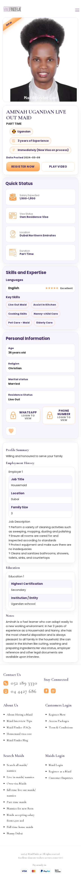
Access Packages (59, 721)
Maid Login (56, 765)
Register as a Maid (60, 771)
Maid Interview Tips (19, 721)
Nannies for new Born (20, 808)
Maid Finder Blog (17, 740)
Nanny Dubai (15, 833)
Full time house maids (20, 827)
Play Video (58, 167)
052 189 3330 (24, 683)
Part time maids (16, 802)
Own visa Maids (16, 783)
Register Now (23, 167)
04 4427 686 (24, 691)
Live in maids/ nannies (20, 777)
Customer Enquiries (61, 778)
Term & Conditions (61, 727)
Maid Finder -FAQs (19, 727)
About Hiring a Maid (19, 714)
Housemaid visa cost (19, 734)
